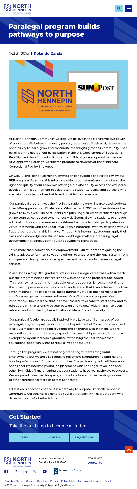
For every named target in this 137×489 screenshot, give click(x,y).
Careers (30, 481)
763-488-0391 (95, 458)
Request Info (84, 437)
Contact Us (95, 462)
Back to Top (129, 449)
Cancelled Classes (13, 481)
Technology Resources (90, 481)
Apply (24, 437)
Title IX (108, 481)
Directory (42, 481)
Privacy (54, 481)
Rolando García (48, 53)
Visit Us (54, 437)
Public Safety (68, 481)
